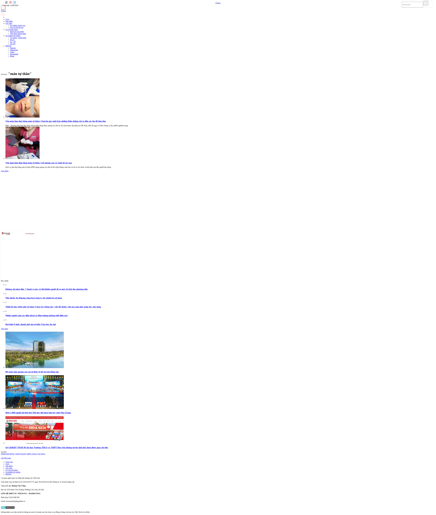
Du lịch (12, 44)
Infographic (14, 54)
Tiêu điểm (9, 21)
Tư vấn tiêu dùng (11, 30)
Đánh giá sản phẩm (17, 32)
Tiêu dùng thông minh (18, 34)
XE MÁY (41, 454)
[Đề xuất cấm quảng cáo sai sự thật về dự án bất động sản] (34, 367)
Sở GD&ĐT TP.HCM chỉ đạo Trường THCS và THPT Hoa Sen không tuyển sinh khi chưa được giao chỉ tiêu (56, 447)
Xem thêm (4, 171)
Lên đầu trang (6, 458)
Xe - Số (13, 42)
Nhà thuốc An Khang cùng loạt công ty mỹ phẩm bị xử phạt (33, 298)
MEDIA (8, 46)
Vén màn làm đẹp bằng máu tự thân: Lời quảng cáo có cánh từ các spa (38, 163)
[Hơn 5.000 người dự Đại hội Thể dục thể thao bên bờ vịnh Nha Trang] (34, 408)
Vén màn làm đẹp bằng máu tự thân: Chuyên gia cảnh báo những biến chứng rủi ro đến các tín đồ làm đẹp (55, 121)
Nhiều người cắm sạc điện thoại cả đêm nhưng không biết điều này (36, 315)
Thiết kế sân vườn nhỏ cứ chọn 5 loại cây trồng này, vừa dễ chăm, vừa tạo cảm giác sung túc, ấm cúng (53, 307)
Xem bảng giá (29, 233)
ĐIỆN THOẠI (32, 454)
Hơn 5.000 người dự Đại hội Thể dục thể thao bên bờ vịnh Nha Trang (38, 412)
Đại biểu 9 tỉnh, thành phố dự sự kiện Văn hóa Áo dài (30, 324)
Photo (12, 56)
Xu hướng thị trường (12, 36)
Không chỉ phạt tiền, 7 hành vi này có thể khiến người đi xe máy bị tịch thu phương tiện (46, 289)
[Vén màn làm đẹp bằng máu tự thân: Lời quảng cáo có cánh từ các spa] (22, 158)
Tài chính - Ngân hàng (18, 38)
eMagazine (14, 50)
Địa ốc (12, 40)
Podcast (13, 48)
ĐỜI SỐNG (10, 454)
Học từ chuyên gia (16, 27)
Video (12, 52)
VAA (7, 19)
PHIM (3, 454)
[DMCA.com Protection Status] (8, 508)
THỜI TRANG (21, 454)
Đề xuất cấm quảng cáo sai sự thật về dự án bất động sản (32, 372)
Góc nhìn (8, 23)
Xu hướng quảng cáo (17, 25)
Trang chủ (9, 462)
